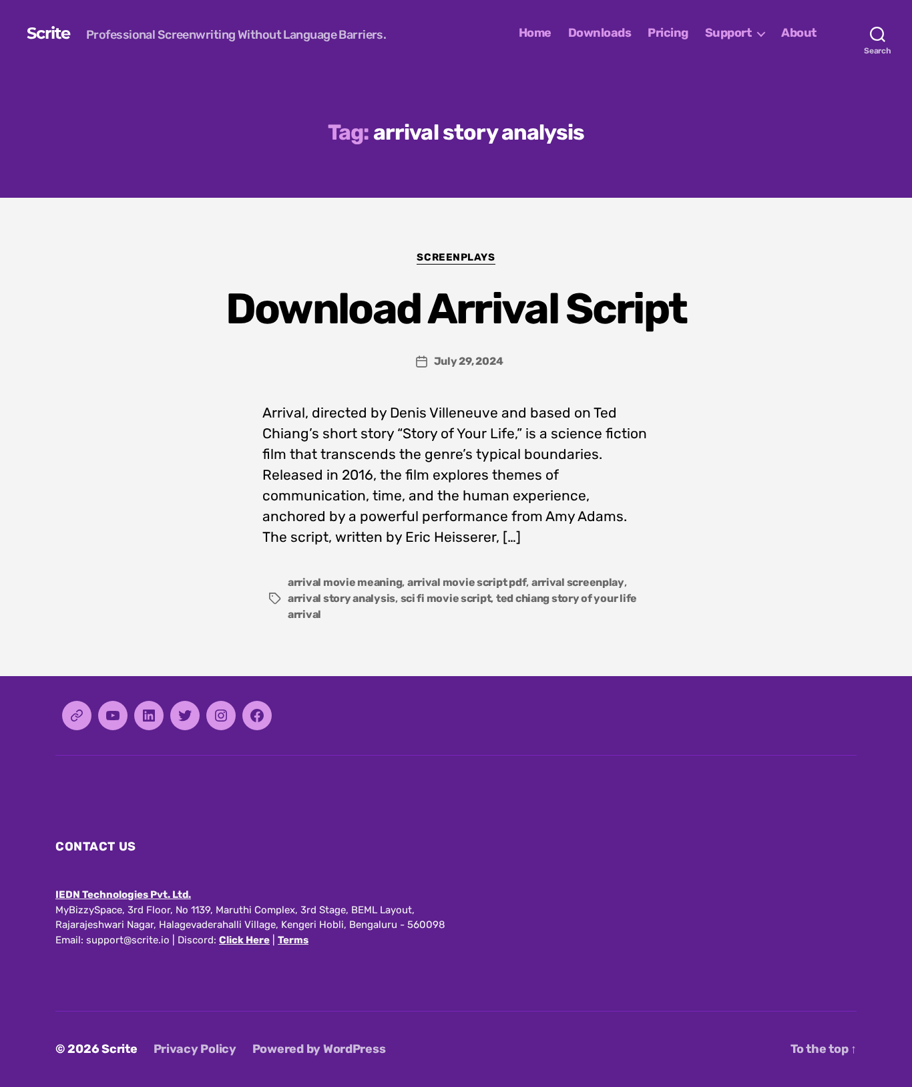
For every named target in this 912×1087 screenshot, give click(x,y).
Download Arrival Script (456, 308)
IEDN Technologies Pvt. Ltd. (123, 895)
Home (535, 33)
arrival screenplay (577, 582)
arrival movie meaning (345, 582)
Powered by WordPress (319, 1049)
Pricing (668, 33)
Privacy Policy (195, 1049)
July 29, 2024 (468, 361)
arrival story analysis (341, 598)
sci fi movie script (446, 598)
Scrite (48, 33)
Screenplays (456, 257)
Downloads (600, 33)
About (799, 33)
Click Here (244, 940)
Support (728, 33)
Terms (293, 940)
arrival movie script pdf (467, 582)
